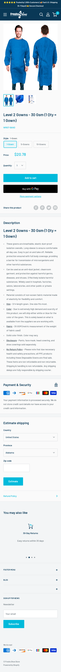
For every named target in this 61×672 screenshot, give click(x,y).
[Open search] (41, 14)
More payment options (30, 196)
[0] (55, 15)
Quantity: (7, 165)
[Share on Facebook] (36, 207)
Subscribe (13, 623)
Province (7, 445)
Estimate (13, 481)
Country (7, 430)
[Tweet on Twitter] (48, 207)
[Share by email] (55, 207)
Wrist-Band (9, 127)
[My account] (48, 14)
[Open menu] (5, 14)
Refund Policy (10, 496)
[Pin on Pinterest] (42, 207)
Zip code (7, 460)
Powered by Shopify (11, 665)
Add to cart (30, 177)
